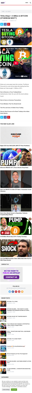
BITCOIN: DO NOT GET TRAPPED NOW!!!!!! (17, 316)
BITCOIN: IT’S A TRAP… (12, 301)
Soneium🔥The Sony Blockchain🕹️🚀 (16, 346)
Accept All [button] (14, 389)
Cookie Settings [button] (6, 389)
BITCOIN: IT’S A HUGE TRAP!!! (14, 338)
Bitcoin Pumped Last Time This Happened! (17, 353)
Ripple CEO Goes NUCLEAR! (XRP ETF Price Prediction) (15, 145)
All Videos (8, 11)
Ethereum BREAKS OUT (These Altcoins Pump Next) (14, 167)
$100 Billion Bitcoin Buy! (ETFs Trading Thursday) (13, 236)
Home (3, 11)
